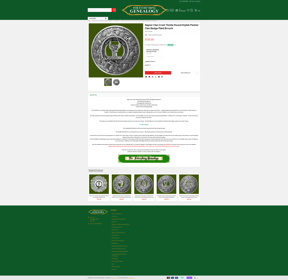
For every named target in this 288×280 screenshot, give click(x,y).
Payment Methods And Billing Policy (120, 224)
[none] (116, 50)
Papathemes (131, 277)
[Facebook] (146, 76)
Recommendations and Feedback (120, 251)
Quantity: (148, 65)
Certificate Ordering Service (118, 248)
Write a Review (148, 31)
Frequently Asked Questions (119, 219)
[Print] (152, 76)
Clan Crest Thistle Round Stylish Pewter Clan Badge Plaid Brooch (99, 196)
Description (93, 95)
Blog (113, 264)
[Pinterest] (162, 76)
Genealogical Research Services (120, 246)
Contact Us (114, 216)
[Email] (149, 76)
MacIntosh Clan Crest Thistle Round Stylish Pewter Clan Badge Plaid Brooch (121, 196)
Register (198, 1)
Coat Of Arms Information (118, 240)
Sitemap (114, 269)
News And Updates (116, 213)
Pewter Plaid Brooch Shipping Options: (152, 51)
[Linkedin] (159, 76)
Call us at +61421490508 (96, 223)
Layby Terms (115, 229)
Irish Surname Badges (117, 261)
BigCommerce (114, 277)
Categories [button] (92, 18)
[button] (185, 73)
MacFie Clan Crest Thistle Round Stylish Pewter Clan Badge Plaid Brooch (189, 196)
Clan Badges (115, 258)
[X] (155, 76)
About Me (114, 221)
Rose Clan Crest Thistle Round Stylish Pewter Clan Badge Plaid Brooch (166, 196)
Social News (115, 243)
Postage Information (117, 227)
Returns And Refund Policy (118, 232)
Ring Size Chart (115, 238)
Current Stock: (150, 61)
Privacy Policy (115, 235)
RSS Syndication (116, 266)
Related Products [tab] (96, 170)
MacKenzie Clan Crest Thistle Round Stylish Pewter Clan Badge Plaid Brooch (144, 196)
